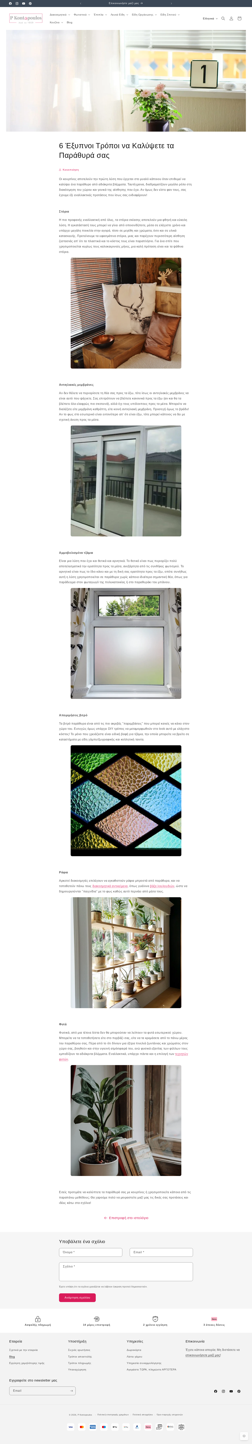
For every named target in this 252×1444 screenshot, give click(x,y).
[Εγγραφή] (71, 1391)
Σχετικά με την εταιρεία (23, 1349)
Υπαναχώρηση (77, 1369)
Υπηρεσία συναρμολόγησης (144, 1363)
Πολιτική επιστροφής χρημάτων (113, 1415)
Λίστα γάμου (134, 1356)
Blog (12, 1356)
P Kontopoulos (85, 1415)
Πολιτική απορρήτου (143, 1415)
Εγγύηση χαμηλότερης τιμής (27, 1363)
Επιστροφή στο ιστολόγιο (129, 1218)
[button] (60, 14)
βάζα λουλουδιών (162, 886)
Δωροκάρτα (134, 1349)
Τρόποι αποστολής (80, 1356)
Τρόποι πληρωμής (79, 1363)
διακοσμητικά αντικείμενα (110, 886)
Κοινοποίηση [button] (71, 169)
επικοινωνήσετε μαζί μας (203, 1355)
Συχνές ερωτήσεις (79, 1349)
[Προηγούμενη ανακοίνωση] (81, 3)
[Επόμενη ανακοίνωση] (171, 3)
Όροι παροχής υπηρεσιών (170, 1415)
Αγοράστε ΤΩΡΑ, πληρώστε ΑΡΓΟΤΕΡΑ (151, 1369)
